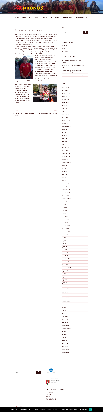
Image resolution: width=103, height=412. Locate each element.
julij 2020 (64, 274)
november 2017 (66, 349)
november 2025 (66, 96)
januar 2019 (65, 322)
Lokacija (44, 17)
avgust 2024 (65, 129)
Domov (17, 17)
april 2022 (64, 213)
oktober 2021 (65, 228)
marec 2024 (65, 144)
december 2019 (66, 295)
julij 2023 (64, 168)
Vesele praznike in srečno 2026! (70, 78)
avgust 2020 (65, 271)
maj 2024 (64, 138)
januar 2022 (65, 223)
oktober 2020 (65, 265)
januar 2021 (65, 256)
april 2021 (64, 247)
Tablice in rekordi (34, 17)
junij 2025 (64, 105)
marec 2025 (65, 111)
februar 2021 (65, 253)
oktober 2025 (65, 99)
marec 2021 (65, 250)
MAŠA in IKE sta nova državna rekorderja (72, 75)
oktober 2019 (65, 298)
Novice (24, 17)
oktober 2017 (65, 352)
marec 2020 (65, 286)
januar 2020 (65, 292)
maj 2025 (64, 108)
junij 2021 (64, 241)
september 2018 (66, 328)
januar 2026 (65, 90)
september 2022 (66, 198)
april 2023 (64, 177)
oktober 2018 (65, 325)
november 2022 (66, 192)
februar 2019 (65, 319)
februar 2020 (65, 289)
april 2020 (64, 283)
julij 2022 (64, 204)
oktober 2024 (65, 123)
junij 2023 (64, 171)
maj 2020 (64, 280)
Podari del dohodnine (81, 17)
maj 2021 (64, 244)
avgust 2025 (65, 102)
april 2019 (64, 313)
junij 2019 (64, 307)
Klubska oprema (67, 17)
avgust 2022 (65, 201)
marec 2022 (65, 217)
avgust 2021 (65, 235)
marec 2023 (65, 180)
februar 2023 (65, 183)
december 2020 (66, 259)
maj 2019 (64, 310)
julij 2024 (64, 132)
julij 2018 (64, 331)
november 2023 (66, 156)
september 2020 (66, 268)
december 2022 (66, 189)
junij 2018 (64, 334)
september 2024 (66, 126)
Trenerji (64, 48)
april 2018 (64, 340)
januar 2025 (65, 117)
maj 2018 (64, 337)
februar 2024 (65, 147)
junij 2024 (64, 135)
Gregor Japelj (37, 27)
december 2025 (66, 93)
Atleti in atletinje (54, 17)
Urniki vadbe (65, 45)
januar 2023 (65, 186)
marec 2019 (65, 316)
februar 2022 (65, 219)
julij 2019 (64, 304)
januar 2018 (65, 346)
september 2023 (66, 162)
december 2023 (66, 153)
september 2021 (66, 232)
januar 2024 (65, 150)
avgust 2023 (65, 165)
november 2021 (66, 226)
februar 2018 (65, 343)
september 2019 (66, 301)
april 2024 (64, 141)
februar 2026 (65, 87)
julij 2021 (64, 238)
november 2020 (66, 262)
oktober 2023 (65, 159)
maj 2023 (64, 174)
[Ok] (101, 409)
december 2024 (66, 120)
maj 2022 (64, 210)
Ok (91, 409)
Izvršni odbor (65, 51)
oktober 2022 (65, 195)
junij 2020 (64, 277)
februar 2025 (65, 114)
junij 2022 (64, 207)
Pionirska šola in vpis (67, 42)
